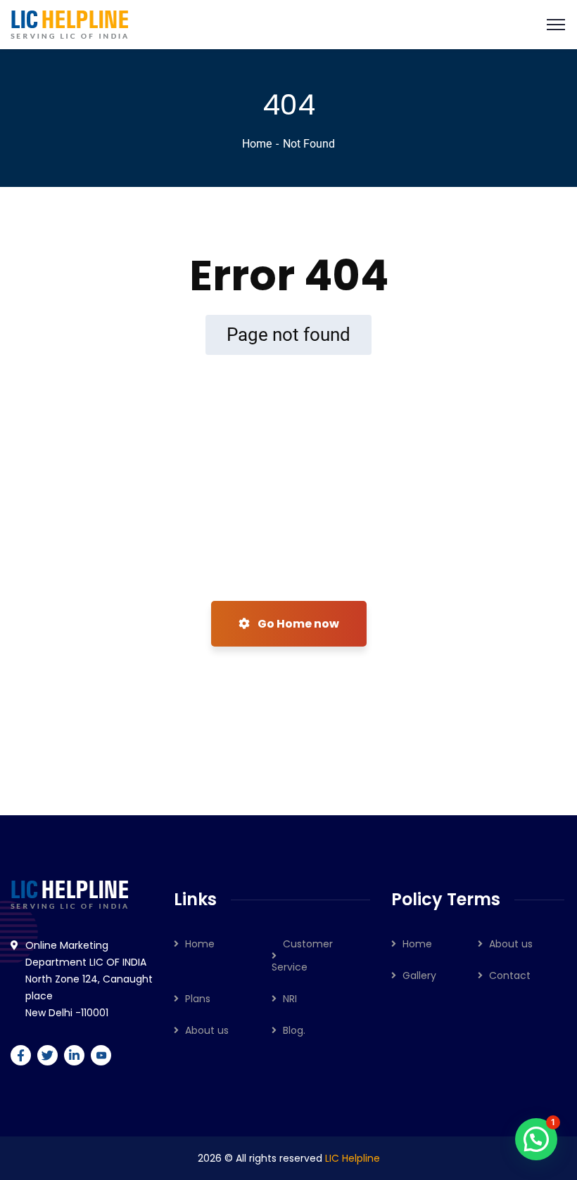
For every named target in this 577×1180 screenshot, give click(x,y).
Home (257, 143)
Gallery (419, 975)
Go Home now (297, 624)
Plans (197, 999)
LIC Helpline (352, 1158)
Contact (510, 975)
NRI (290, 999)
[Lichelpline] (69, 23)
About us (207, 1030)
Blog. (294, 1030)
